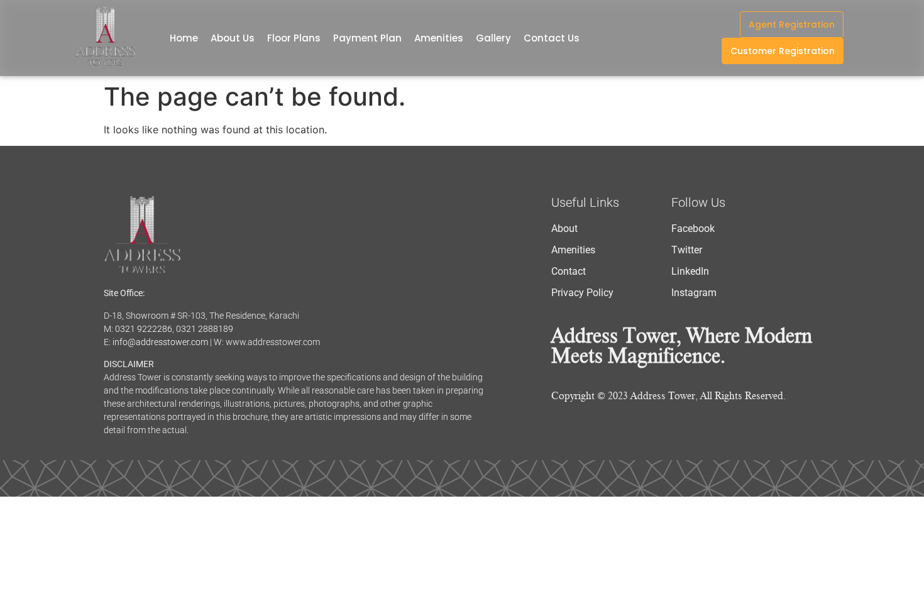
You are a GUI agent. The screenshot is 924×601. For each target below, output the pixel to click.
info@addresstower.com (160, 342)
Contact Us (552, 38)
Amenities (438, 38)
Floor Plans (294, 38)
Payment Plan (367, 38)
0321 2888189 (204, 329)
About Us (233, 38)
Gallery (493, 38)
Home (184, 38)
